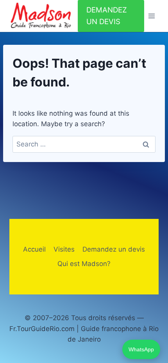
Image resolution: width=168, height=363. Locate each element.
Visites (64, 249)
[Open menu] (151, 16)
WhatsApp (141, 349)
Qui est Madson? (84, 264)
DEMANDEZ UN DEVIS (106, 15)
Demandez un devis (113, 249)
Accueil (34, 249)
